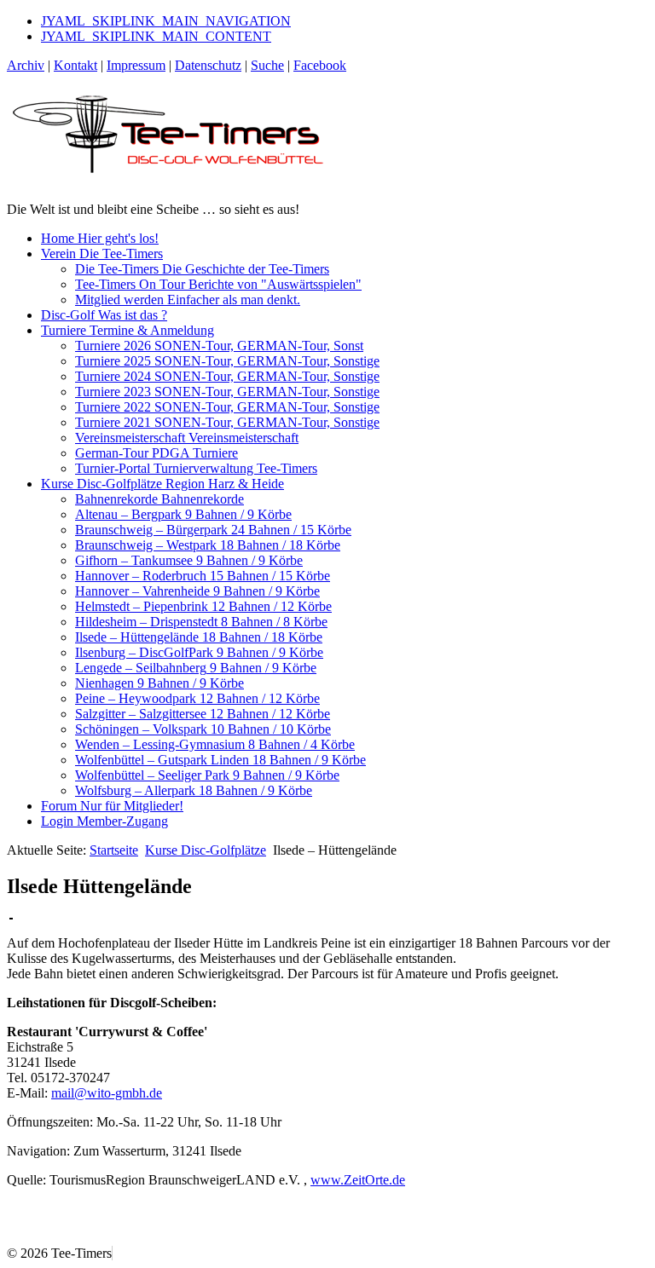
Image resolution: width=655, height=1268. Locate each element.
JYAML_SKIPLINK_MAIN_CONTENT (156, 36)
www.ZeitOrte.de (357, 1180)
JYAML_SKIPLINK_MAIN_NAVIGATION (166, 21)
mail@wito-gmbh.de (106, 1093)
